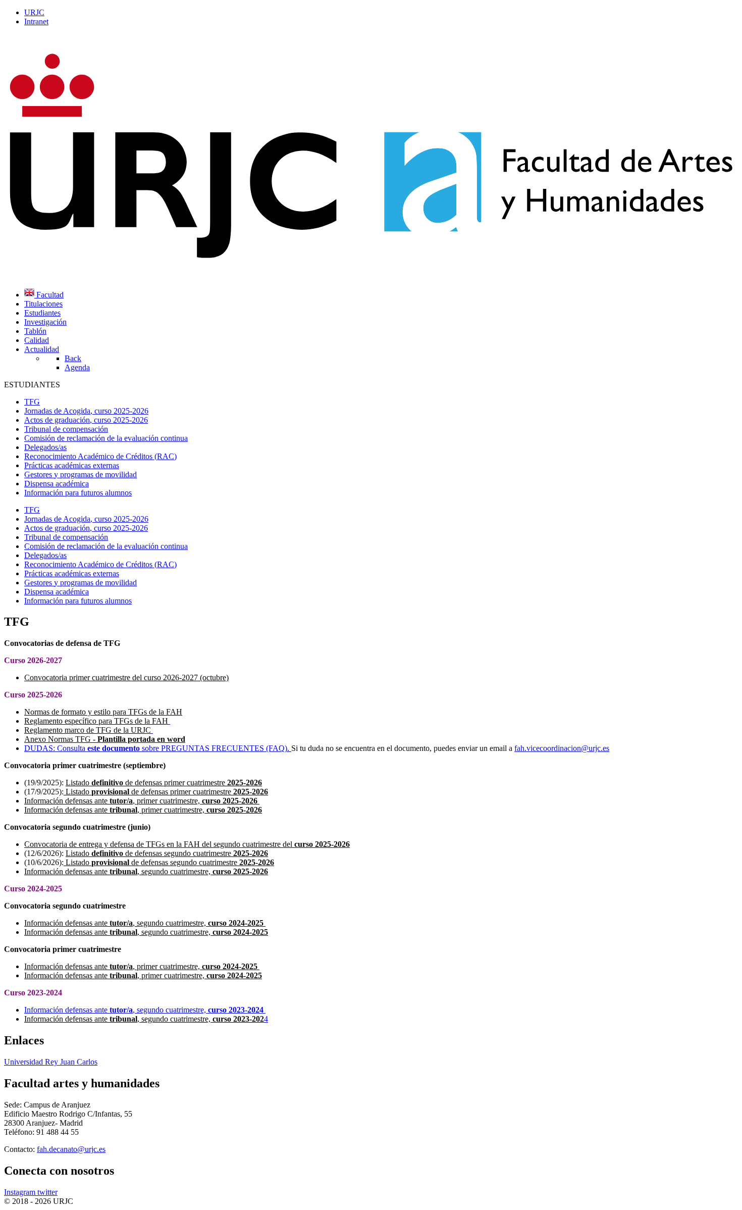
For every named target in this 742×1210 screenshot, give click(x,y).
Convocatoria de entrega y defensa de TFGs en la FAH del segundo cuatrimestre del (187, 844)
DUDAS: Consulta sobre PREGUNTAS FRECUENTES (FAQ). (156, 748)
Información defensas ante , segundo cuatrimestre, (146, 871)
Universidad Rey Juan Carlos (50, 1061)
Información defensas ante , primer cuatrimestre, (140, 800)
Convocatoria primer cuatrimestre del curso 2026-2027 (111, 677)
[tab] (32, 510)
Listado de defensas (114, 782)
